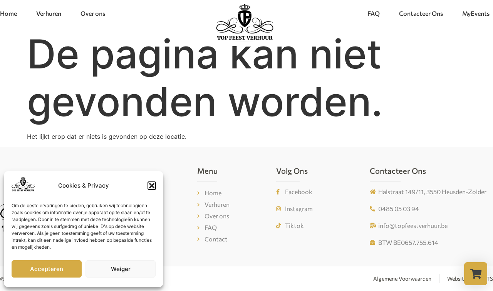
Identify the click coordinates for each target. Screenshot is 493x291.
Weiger (121, 269)
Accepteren (46, 269)
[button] (152, 186)
